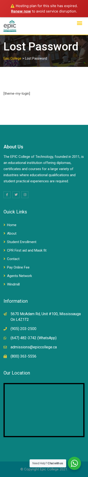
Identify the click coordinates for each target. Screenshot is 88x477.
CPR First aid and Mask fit (26, 250)
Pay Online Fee (18, 267)
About (11, 233)
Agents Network (19, 276)
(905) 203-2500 (23, 328)
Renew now (21, 11)
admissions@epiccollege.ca (34, 347)
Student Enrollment (21, 242)
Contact (13, 259)
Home (11, 225)
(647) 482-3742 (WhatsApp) (34, 338)
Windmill (13, 284)
